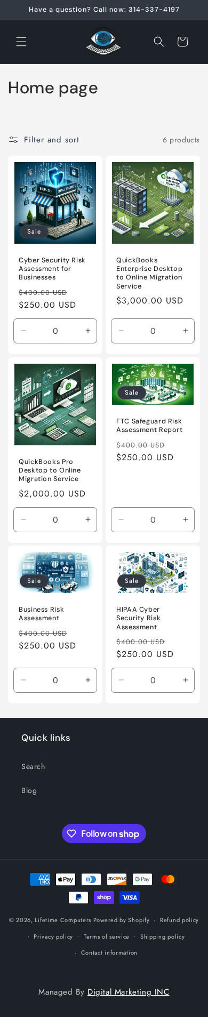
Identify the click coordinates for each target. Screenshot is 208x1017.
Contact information (109, 952)
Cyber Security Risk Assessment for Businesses (52, 269)
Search (33, 766)
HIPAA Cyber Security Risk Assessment (138, 618)
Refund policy (179, 920)
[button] (21, 41)
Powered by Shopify (121, 920)
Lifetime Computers (63, 920)
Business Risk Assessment (41, 613)
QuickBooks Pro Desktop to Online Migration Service (50, 470)
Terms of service (107, 936)
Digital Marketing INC (128, 992)
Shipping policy (162, 936)
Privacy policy (53, 936)
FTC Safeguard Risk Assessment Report (149, 425)
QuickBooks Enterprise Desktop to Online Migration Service (149, 273)
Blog (29, 790)
